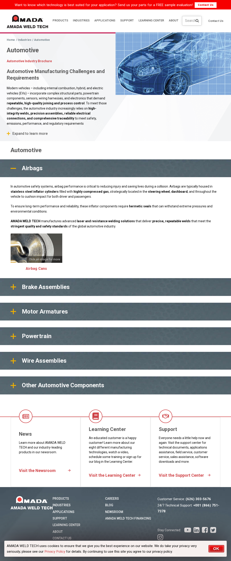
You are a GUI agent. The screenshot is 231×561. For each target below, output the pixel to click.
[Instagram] (160, 537)
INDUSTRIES (81, 20)
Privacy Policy (54, 552)
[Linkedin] (196, 530)
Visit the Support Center (181, 475)
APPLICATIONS (104, 20)
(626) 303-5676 (198, 499)
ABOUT (173, 20)
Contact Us (205, 5)
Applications (63, 512)
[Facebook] (205, 530)
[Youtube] (187, 530)
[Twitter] (213, 530)
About (58, 532)
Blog (109, 505)
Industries (62, 505)
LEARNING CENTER (151, 20)
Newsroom (114, 512)
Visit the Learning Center (112, 475)
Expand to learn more (30, 133)
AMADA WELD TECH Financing (128, 518)
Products (61, 498)
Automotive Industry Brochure (29, 61)
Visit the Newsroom (37, 470)
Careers (112, 498)
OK (216, 548)
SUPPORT (127, 20)
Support (60, 518)
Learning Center (67, 525)
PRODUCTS (60, 20)
